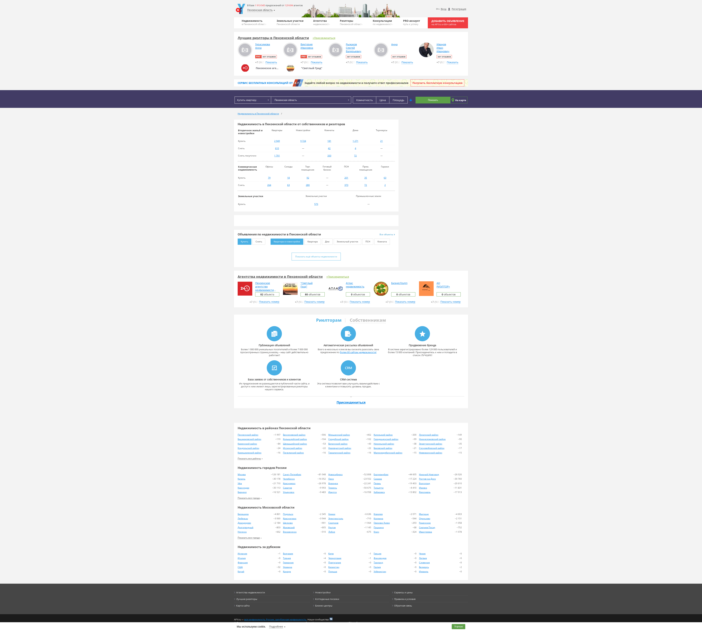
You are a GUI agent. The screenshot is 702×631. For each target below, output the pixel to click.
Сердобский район (338, 439)
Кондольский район (248, 448)
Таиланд (378, 562)
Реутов (332, 527)
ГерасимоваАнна (262, 46)
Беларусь (424, 567)
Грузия (377, 567)
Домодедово (244, 522)
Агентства (321, 22)
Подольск (288, 514)
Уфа (240, 483)
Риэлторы (351, 22)
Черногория (334, 558)
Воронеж (333, 483)
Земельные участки (290, 22)
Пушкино (379, 527)
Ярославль (425, 492)
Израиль (423, 571)
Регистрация (459, 9)
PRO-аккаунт (411, 22)
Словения (424, 562)
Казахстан (333, 567)
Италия (242, 558)
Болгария (288, 553)
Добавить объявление (447, 22)
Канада (287, 571)
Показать (433, 100)
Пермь (377, 483)
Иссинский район (292, 448)
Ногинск (242, 531)
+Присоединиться (324, 38)
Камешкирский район (249, 452)
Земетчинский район (430, 443)
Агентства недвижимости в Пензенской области (280, 276)
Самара (378, 478)
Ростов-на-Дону (427, 478)
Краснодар (243, 487)
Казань (241, 478)
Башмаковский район (249, 439)
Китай (241, 571)
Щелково (288, 522)
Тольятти (379, 487)
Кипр (331, 553)
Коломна (378, 518)
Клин (376, 531)
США (240, 567)
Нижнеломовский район (432, 439)
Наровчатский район (339, 448)
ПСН (367, 241)
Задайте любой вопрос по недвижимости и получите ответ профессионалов (356, 83)
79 (269, 177)
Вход (443, 9)
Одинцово (424, 518)
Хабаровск (379, 492)
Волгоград (424, 483)
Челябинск (289, 478)
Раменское (425, 522)
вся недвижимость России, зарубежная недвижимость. (275, 619)
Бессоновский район (294, 434)
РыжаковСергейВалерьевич (353, 48)
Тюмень (332, 487)
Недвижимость (254, 22)
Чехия (422, 553)
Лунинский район (428, 434)
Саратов (287, 487)
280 (308, 185)
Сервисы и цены (403, 592)
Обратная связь (403, 605)
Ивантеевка (425, 531)
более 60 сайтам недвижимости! (358, 352)
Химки (331, 514)
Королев (378, 514)
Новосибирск (335, 474)
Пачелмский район (293, 452)
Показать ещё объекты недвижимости (316, 256)
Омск (331, 478)
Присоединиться (351, 402)
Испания (242, 553)
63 (385, 177)
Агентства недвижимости (250, 592)
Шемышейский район (295, 443)
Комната (382, 241)
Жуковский (289, 527)
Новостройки (323, 592)
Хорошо (458, 626)
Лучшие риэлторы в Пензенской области (273, 38)
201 (346, 177)
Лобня (331, 531)
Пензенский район (248, 434)
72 (355, 155)
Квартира (312, 241)
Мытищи (424, 514)
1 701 (277, 155)
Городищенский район (386, 439)
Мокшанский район (339, 434)
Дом (327, 241)
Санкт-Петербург (292, 474)
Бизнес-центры (323, 605)
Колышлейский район (295, 439)
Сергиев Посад (427, 527)
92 (308, 177)
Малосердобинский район (388, 452)
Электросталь (335, 518)
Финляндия (380, 558)
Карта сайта (243, 605)
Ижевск (423, 487)
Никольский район (384, 443)
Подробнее (276, 626)
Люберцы (243, 518)
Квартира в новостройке (287, 241)
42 (329, 148)
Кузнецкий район (383, 434)
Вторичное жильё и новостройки (250, 132)
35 (365, 177)
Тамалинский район (339, 452)
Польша (332, 571)
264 (269, 185)
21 (381, 141)
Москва (242, 474)
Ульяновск (288, 492)
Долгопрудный (245, 527)
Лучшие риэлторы (246, 599)
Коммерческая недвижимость (247, 168)
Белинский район (338, 443)
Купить (244, 241)
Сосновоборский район (431, 448)
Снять (259, 241)
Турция (287, 558)
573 (316, 204)
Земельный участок (347, 241)
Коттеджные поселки (327, 599)
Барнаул (242, 492)
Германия (288, 562)
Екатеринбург (381, 474)
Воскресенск (290, 531)
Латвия (423, 558)
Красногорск (289, 518)
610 (277, 148)
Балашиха (243, 514)
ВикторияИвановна (307, 46)
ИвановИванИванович (443, 48)
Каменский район (247, 443)
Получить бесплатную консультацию (437, 83)
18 (288, 177)
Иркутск (332, 492)
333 (329, 155)
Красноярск (289, 483)
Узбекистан (380, 571)
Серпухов (333, 522)
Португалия (334, 562)
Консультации (383, 22)
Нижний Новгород (429, 474)
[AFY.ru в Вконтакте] (331, 618)
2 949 (277, 141)
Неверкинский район (430, 452)
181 (329, 141)
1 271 (355, 141)
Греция (377, 553)
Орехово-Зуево (382, 522)
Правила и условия (405, 599)
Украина (287, 567)
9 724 (303, 141)
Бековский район (383, 448)
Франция (243, 562)
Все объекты (386, 234)
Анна (394, 44)
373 (346, 185)
